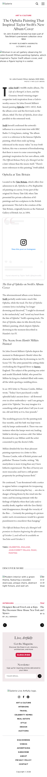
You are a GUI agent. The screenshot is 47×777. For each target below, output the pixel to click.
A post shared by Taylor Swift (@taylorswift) (23, 276)
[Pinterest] (28, 696)
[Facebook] (23, 696)
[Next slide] (42, 625)
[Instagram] (19, 696)
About (23, 756)
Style (24, 723)
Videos (23, 744)
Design (23, 727)
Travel (23, 711)
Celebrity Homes (24, 715)
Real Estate (23, 719)
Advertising (23, 748)
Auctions (23, 731)
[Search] (36, 3)
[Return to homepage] (23, 690)
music (34, 550)
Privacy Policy (23, 760)
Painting (13, 553)
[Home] (9, 4)
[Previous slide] (5, 625)
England (25, 547)
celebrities (14, 547)
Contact (23, 764)
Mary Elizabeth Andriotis (24, 43)
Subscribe (23, 655)
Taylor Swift (14, 88)
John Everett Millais (19, 550)
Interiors (23, 707)
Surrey (37, 367)
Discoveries (23, 740)
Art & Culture (23, 703)
